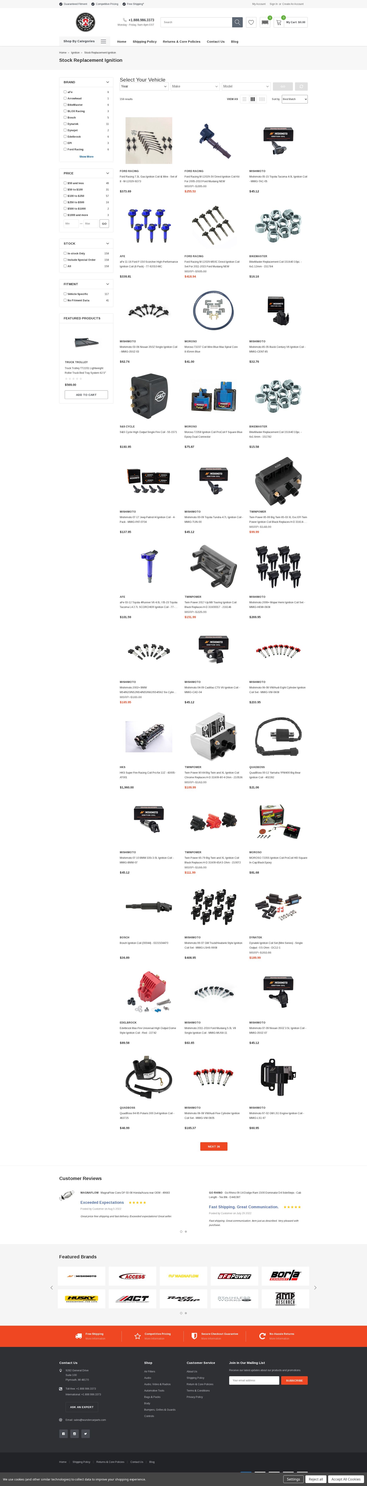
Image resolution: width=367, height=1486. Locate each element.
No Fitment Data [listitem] (78, 300)
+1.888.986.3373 (141, 20)
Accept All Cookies (346, 1479)
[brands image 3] (132, 1276)
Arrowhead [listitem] (75, 98)
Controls (149, 1416)
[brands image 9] (285, 1276)
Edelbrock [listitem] (74, 136)
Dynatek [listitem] (73, 124)
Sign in (274, 4)
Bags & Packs (152, 1397)
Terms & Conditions (198, 1390)
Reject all (316, 1479)
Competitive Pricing (107, 4)
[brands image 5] (183, 1276)
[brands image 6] (183, 1299)
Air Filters (149, 1371)
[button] (265, 22)
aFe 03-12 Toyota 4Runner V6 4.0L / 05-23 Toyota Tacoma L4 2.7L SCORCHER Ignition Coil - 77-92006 (148, 607)
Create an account (292, 4)
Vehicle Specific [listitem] (78, 294)
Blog (152, 1462)
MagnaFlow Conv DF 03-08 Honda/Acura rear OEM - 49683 (135, 1192)
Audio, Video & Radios (157, 1384)
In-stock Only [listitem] (76, 253)
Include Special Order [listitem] (82, 259)
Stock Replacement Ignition (100, 52)
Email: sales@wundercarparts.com (86, 1419)
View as (232, 99)
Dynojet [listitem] (73, 130)
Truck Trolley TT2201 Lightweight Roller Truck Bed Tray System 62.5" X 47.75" (85, 373)
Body (147, 1403)
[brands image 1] (81, 1276)
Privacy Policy (195, 1397)
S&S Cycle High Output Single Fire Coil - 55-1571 (148, 432)
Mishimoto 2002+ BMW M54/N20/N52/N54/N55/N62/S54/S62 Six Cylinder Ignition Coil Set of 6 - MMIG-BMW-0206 (149, 692)
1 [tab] (181, 1232)
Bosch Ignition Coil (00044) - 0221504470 (144, 943)
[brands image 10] (285, 1299)
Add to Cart (86, 394)
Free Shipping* (135, 4)
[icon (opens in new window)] (63, 1434)
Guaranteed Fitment (75, 4)
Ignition (75, 52)
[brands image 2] (81, 1299)
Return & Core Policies (200, 1384)
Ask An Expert (82, 1407)
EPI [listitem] (70, 143)
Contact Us (136, 1462)
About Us (192, 1371)
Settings (293, 1479)
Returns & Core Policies (110, 1462)
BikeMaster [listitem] (75, 104)
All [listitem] (69, 266)
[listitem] (86, 183)
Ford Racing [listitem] (75, 149)
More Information (95, 1338)
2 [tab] (186, 1232)
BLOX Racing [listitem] (76, 111)
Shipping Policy (195, 1377)
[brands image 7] (234, 1276)
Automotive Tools (154, 1390)
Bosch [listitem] (72, 117)
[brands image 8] (234, 1299)
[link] (86, 342)
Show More (86, 156)
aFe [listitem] (70, 92)
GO (104, 223)
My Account (258, 4)
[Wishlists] (251, 22)
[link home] (85, 22)
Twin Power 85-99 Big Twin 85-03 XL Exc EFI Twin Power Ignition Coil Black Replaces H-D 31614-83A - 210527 (278, 522)
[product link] (149, 140)
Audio (147, 1377)
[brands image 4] (132, 1299)
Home (62, 52)
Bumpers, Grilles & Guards (159, 1409)
